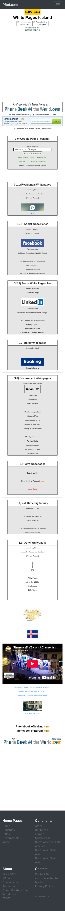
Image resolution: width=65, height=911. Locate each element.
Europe (39, 834)
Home (6, 826)
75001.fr (7, 898)
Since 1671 (9, 874)
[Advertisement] (32, 69)
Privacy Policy (44, 886)
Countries (8, 830)
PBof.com (10, 5)
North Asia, (42, 850)
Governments (10, 838)
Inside (6, 842)
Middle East (42, 838)
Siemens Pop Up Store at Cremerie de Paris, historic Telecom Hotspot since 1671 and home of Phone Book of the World (32, 691)
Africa (38, 826)
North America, (44, 842)
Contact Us (42, 874)
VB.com (7, 878)
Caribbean (41, 830)
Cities (6, 834)
